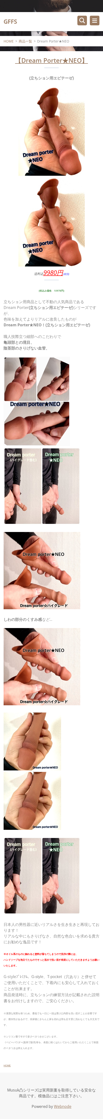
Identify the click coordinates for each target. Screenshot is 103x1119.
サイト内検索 (82, 20)
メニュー (94, 20)
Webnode (62, 1106)
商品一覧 (25, 41)
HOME (9, 41)
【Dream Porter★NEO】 (51, 60)
